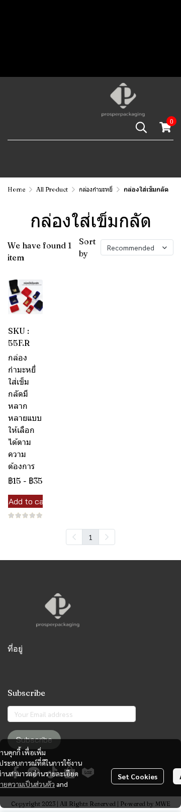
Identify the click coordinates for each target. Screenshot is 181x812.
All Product (52, 189)
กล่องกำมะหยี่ (96, 189)
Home (16, 189)
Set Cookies (137, 776)
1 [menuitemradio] (90, 537)
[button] (141, 127)
